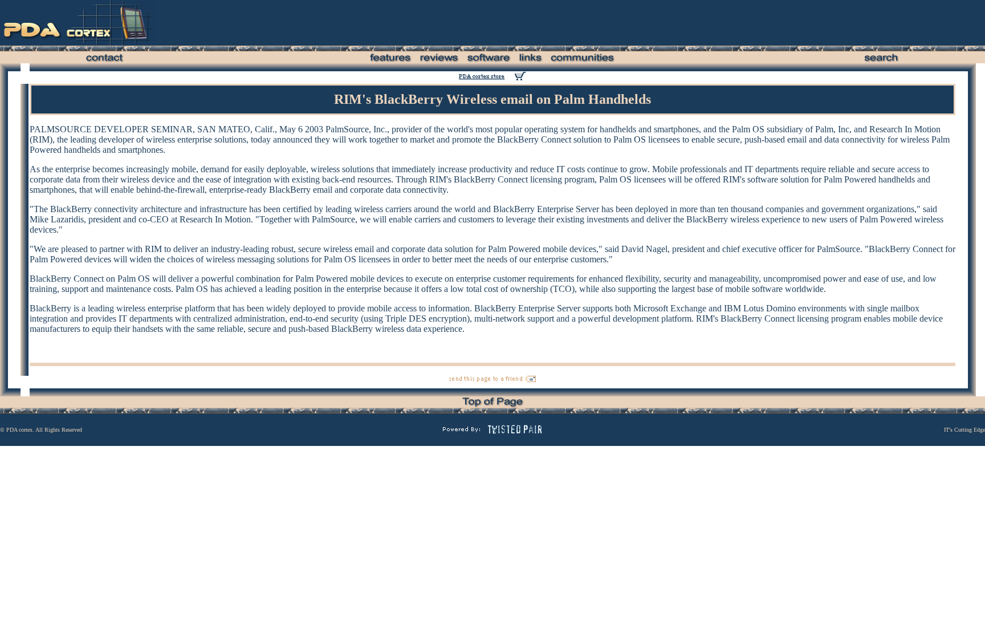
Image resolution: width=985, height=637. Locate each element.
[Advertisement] (625, 23)
